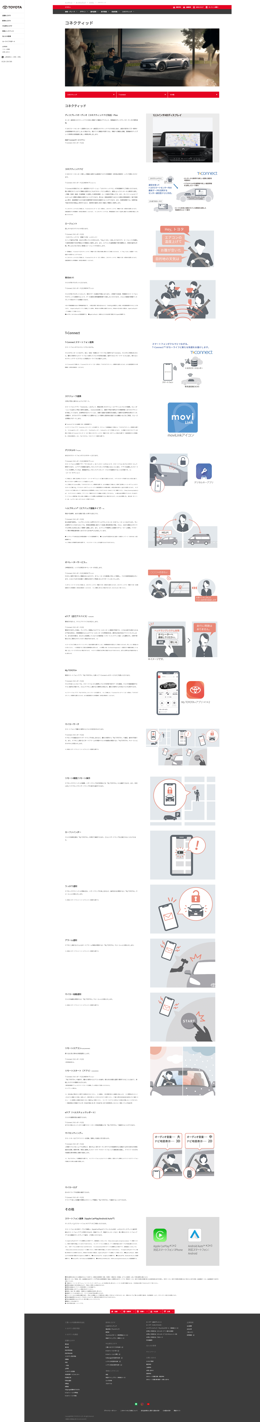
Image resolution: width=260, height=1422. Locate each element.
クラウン (68, 7)
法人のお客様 (151, 1345)
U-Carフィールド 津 (111, 1351)
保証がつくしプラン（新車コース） (115, 1338)
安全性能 (114, 12)
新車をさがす (110, 1322)
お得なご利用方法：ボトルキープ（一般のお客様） (160, 1331)
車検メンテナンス (112, 1371)
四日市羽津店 (68, 1350)
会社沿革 (189, 1329)
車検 (107, 1374)
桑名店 (67, 1344)
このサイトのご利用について (129, 1411)
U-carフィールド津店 (70, 1395)
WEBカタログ (200, 7)
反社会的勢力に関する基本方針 (150, 1411)
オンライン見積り (213, 7)
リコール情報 (6, 49)
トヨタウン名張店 (70, 1371)
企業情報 (4, 46)
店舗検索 (188, 7)
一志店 (67, 1365)
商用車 (107, 1332)
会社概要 (189, 1326)
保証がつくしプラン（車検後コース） (116, 1377)
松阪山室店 (68, 1380)
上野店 (67, 1368)
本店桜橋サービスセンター (72, 1374)
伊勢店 (67, 1383)
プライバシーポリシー (110, 1411)
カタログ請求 (150, 1361)
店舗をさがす (70, 1340)
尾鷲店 (67, 1386)
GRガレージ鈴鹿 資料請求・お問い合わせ (157, 1379)
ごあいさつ (190, 1332)
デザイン (83, 12)
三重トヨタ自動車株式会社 (74, 1322)
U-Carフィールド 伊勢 (112, 1354)
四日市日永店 (68, 1353)
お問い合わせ (6, 52)
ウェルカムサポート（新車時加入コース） (117, 1335)
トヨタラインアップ (111, 1326)
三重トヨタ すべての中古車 (113, 1347)
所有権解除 (149, 1340)
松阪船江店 (68, 1377)
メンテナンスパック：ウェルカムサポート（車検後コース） (162, 1328)
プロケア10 (109, 1383)
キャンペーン (151, 1351)
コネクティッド (127, 12)
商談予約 (178, 7)
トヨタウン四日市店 (70, 1356)
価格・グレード (70, 12)
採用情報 (189, 1335)
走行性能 (104, 12)
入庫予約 (148, 1367)
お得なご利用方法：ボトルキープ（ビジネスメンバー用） (162, 1334)
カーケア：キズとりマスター (154, 1325)
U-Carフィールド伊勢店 (71, 1392)
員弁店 (67, 1347)
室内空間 (93, 12)
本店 (66, 1362)
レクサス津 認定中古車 (112, 1361)
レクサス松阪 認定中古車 (112, 1365)
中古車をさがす (111, 1343)
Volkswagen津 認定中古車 (113, 1358)
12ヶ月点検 (109, 1380)
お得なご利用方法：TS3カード (154, 1337)
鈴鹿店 (67, 1359)
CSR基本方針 (167, 1411)
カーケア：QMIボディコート (154, 1322)
